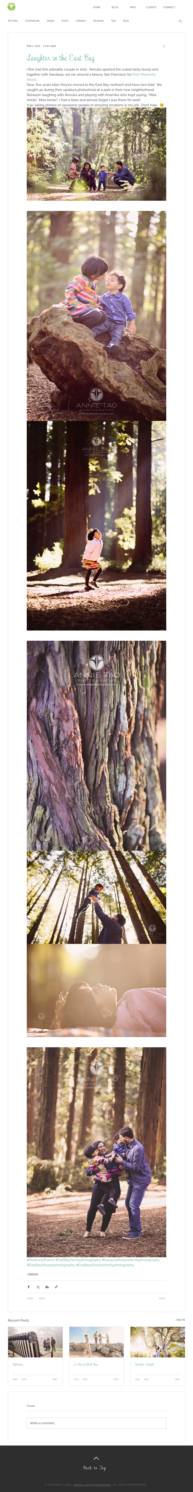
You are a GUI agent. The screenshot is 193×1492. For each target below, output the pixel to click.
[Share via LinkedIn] (47, 1287)
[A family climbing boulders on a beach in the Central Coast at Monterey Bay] (96, 1342)
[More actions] (164, 46)
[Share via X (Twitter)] (38, 1287)
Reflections (18, 1364)
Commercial (32, 20)
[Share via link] (56, 1287)
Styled (50, 20)
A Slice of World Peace (86, 1364)
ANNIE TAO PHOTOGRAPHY (92, 1485)
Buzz (126, 20)
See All (180, 1319)
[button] (133, 7)
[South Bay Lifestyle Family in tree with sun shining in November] (157, 1342)
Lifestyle (81, 20)
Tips (113, 20)
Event (65, 20)
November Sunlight (144, 1364)
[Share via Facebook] (28, 1287)
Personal (98, 20)
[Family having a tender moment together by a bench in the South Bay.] (35, 1342)
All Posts (13, 20)
